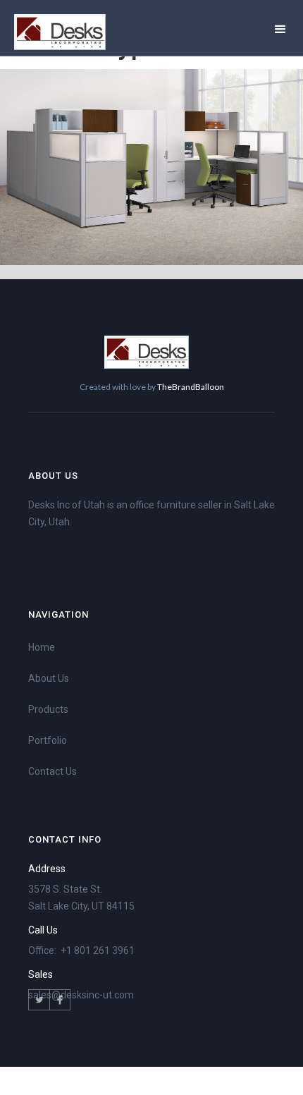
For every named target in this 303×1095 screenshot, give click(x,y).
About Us (48, 678)
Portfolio (47, 740)
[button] (280, 28)
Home (41, 647)
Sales (40, 974)
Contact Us (52, 771)
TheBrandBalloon (190, 386)
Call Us (43, 930)
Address (47, 868)
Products (48, 709)
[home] (60, 32)
